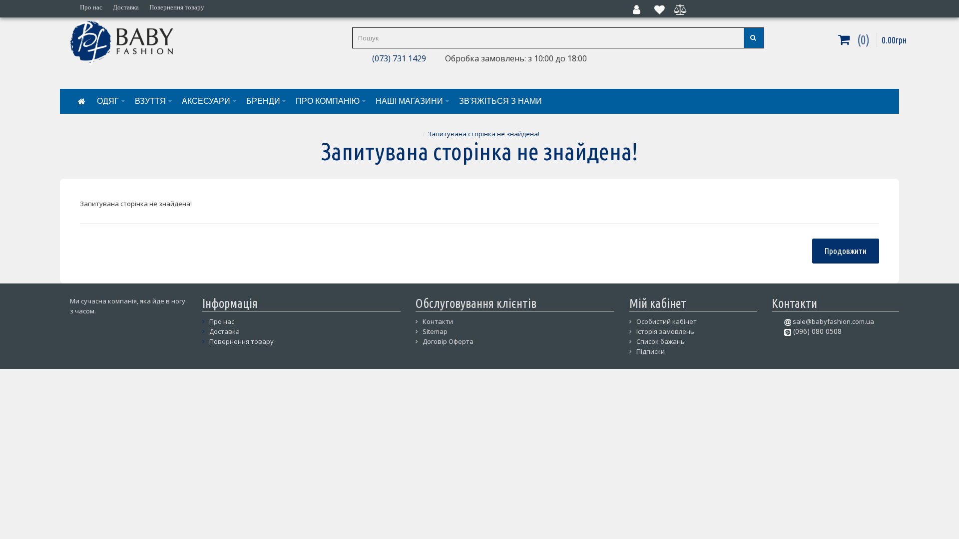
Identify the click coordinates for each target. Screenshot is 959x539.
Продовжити (846, 251)
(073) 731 (388, 58)
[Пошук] (754, 38)
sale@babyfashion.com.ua (832, 321)
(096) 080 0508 (816, 331)
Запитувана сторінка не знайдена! (483, 133)
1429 (416, 58)
